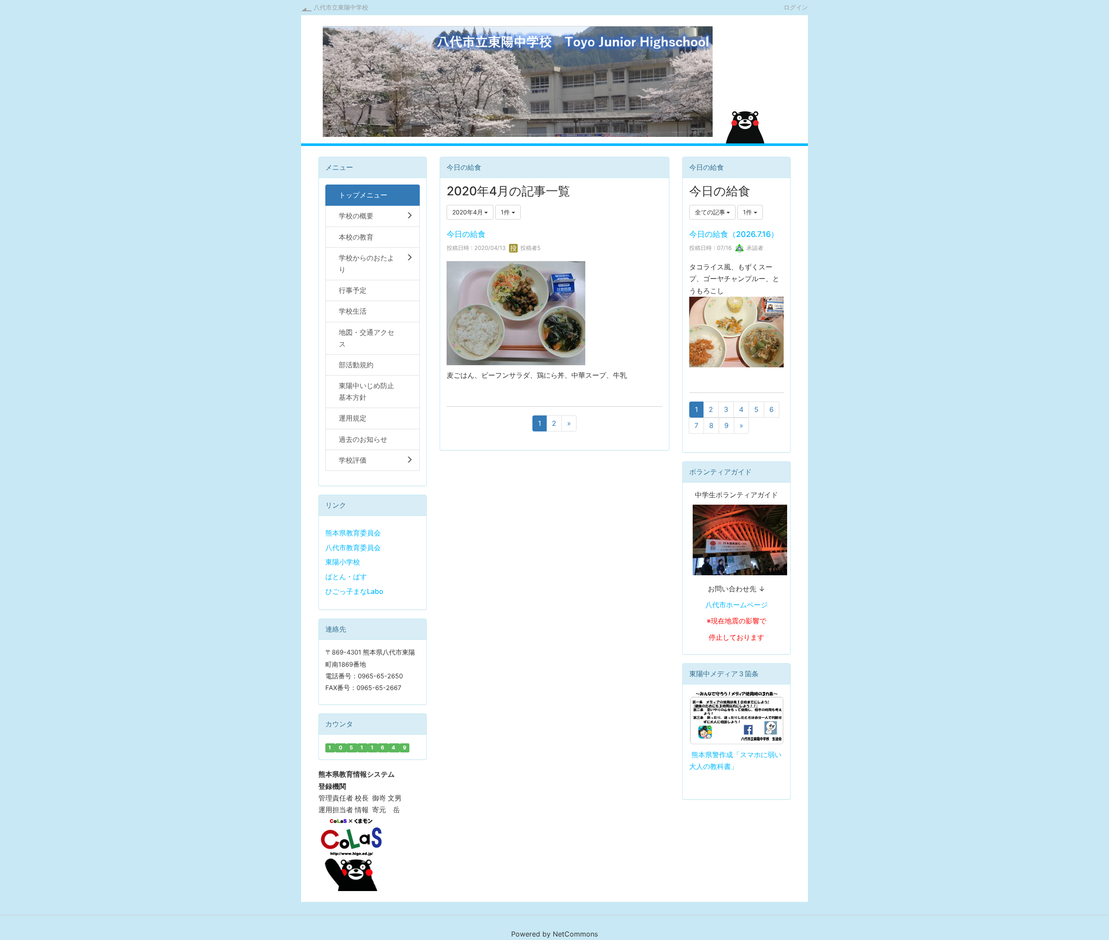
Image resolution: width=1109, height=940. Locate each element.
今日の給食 (466, 234)
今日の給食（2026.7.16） (733, 234)
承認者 (754, 247)
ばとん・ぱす (346, 576)
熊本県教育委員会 (353, 532)
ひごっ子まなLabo (354, 591)
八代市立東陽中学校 (341, 7)
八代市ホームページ (736, 604)
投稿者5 (530, 247)
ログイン (796, 6)
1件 (506, 212)
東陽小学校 (342, 562)
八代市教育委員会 (353, 547)
